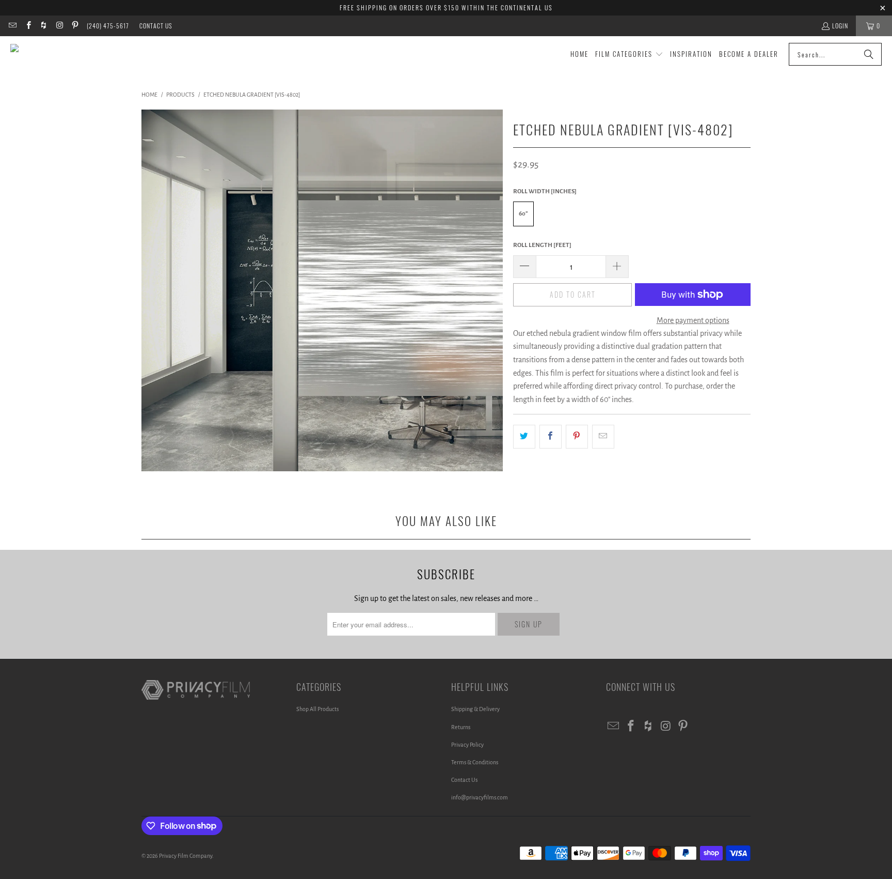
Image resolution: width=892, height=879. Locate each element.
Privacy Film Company (185, 856)
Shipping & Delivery (475, 709)
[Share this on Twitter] (524, 437)
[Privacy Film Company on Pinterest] (74, 25)
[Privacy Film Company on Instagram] (59, 25)
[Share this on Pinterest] (577, 437)
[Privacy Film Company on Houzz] (43, 25)
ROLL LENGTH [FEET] (542, 245)
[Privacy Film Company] (58, 54)
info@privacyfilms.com (479, 797)
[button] (629, 54)
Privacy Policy (467, 745)
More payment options (693, 320)
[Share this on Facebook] (550, 437)
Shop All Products (317, 709)
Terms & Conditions (474, 762)
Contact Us (155, 25)
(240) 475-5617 (108, 25)
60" (523, 213)
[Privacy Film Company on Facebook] (27, 25)
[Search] (869, 54)
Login (840, 25)
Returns (460, 727)
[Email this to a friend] (603, 437)
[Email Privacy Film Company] (12, 25)
